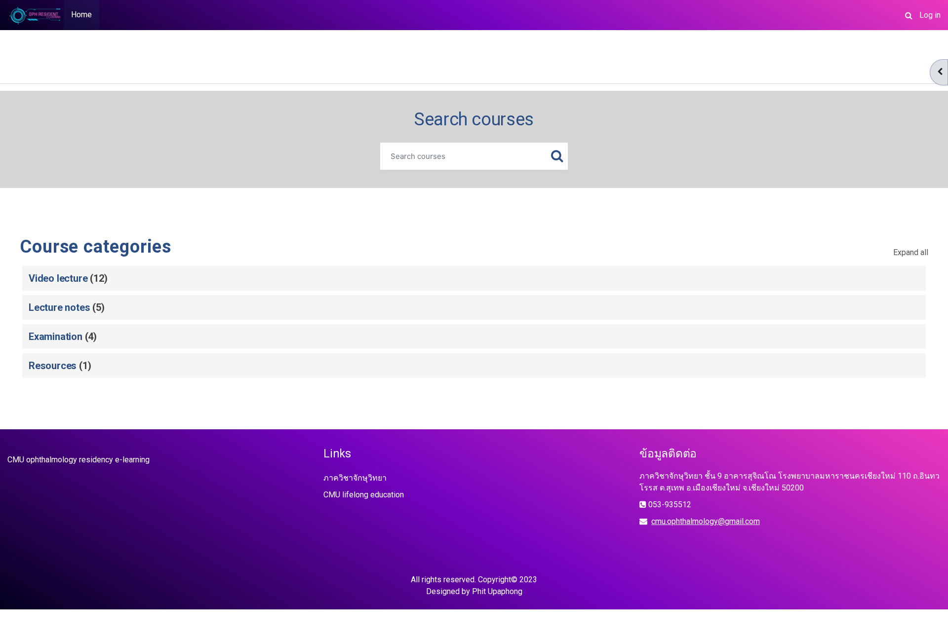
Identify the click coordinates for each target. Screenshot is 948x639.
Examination (55, 336)
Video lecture (58, 278)
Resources (53, 366)
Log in (930, 15)
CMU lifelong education (363, 494)
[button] (908, 15)
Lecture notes (59, 307)
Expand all (910, 252)
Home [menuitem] (81, 14)
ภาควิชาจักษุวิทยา (355, 478)
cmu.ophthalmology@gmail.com (705, 521)
